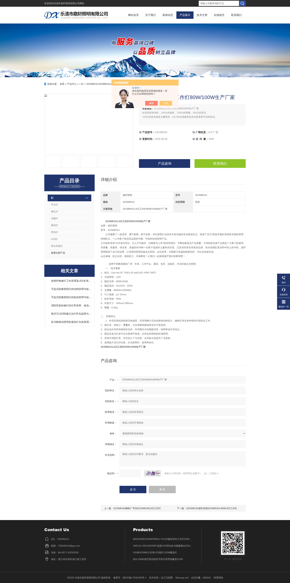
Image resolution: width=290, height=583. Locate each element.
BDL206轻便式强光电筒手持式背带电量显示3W (158, 559)
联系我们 (236, 15)
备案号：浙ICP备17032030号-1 (130, 577)
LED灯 (54, 239)
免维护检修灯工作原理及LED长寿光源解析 (71, 280)
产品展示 (185, 15)
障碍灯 (54, 225)
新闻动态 (167, 15)
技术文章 (202, 15)
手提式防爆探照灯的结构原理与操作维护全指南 (71, 289)
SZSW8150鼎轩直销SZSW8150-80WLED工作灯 (211, 508)
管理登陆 (218, 577)
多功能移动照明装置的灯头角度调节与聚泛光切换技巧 (71, 321)
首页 (62, 84)
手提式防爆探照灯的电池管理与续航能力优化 (71, 297)
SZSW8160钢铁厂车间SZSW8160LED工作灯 (137, 508)
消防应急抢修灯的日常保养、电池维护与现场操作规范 (71, 305)
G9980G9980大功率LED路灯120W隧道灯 (155, 552)
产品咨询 (164, 163)
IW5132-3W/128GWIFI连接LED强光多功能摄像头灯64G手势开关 (163, 545)
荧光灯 (54, 232)
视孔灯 (54, 211)
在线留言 (219, 15)
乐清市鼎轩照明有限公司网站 (69, 3)
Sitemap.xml (181, 577)
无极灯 (54, 218)
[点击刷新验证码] (152, 473)
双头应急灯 (57, 246)
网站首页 (133, 15)
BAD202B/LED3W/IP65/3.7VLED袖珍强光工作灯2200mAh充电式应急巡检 (163, 539)
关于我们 (150, 15)
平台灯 (54, 204)
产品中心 (72, 84)
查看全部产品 (58, 252)
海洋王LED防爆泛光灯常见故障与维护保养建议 (71, 313)
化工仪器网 (167, 577)
